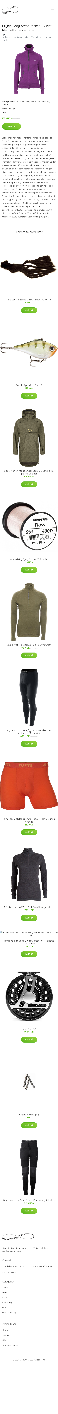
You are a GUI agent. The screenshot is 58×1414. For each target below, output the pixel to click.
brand (5, 1292)
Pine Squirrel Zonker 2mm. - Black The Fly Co (29, 299)
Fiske (4, 1297)
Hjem (4, 34)
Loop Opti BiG (29, 1029)
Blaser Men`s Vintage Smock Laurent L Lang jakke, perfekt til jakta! (29, 472)
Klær (16, 101)
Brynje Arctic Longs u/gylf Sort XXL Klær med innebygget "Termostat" (29, 732)
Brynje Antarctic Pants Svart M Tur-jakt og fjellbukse (29, 1200)
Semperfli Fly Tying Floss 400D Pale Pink (29, 559)
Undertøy (45, 101)
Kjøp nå (12, 126)
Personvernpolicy (10, 1345)
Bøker (5, 1287)
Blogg (5, 1330)
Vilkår (4, 1340)
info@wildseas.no (10, 1272)
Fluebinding (25, 101)
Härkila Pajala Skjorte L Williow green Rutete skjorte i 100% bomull (29, 942)
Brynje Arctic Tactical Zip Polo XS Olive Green (29, 645)
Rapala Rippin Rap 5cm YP (29, 385)
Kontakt (5, 1335)
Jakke (5, 104)
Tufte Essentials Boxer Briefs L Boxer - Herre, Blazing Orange (29, 820)
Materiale (35, 101)
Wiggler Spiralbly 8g (29, 1114)
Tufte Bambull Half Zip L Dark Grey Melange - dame (29, 907)
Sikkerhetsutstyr (9, 1312)
